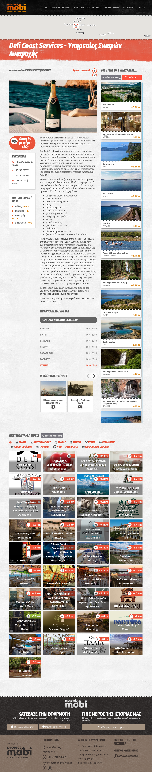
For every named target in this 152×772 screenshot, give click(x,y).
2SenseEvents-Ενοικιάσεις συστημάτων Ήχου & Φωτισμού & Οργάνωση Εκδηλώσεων (59, 552)
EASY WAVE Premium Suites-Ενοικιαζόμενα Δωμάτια (93, 465)
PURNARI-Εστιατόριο (126, 606)
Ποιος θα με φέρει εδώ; (25, 143)
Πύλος (22, 206)
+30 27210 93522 (56, 757)
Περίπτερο (25, 491)
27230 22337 (22, 170)
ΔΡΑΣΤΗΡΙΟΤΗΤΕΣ (32, 70)
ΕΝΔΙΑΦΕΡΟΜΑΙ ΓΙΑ (60, 7)
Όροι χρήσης (85, 758)
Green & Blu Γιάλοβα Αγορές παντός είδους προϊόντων (92, 602)
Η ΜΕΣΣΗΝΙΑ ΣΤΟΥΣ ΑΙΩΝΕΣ (87, 7)
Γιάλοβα (22, 210)
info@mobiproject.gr (59, 762)
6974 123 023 (22, 175)
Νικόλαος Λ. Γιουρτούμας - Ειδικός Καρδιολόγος (59, 465)
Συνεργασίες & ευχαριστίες (92, 754)
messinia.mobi (16, 70)
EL (140, 7)
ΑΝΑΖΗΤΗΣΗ (127, 7)
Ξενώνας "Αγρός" (59, 629)
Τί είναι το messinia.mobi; (91, 746)
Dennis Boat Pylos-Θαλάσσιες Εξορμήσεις (60, 510)
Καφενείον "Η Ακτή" (59, 583)
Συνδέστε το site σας (89, 750)
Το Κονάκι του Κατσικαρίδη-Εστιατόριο (93, 579)
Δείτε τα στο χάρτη (112, 77)
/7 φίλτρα (131, 77)
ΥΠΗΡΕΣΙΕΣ (46, 70)
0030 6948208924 (128, 756)
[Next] (93, 376)
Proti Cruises (92, 491)
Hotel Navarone (25, 652)
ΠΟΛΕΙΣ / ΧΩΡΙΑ (111, 7)
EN (143, 7)
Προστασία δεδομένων (90, 762)
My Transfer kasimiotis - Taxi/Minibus (92, 533)
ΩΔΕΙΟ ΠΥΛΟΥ (25, 560)
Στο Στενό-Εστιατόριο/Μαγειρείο (126, 510)
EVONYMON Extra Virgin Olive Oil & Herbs (26, 625)
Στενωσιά (23, 222)
